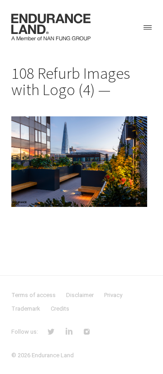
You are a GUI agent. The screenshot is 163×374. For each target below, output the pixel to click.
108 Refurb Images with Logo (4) (70, 81)
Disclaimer (80, 295)
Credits (60, 308)
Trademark (25, 308)
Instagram (87, 330)
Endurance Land (53, 355)
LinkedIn (69, 330)
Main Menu (147, 27)
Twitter (51, 330)
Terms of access (33, 295)
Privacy (113, 295)
